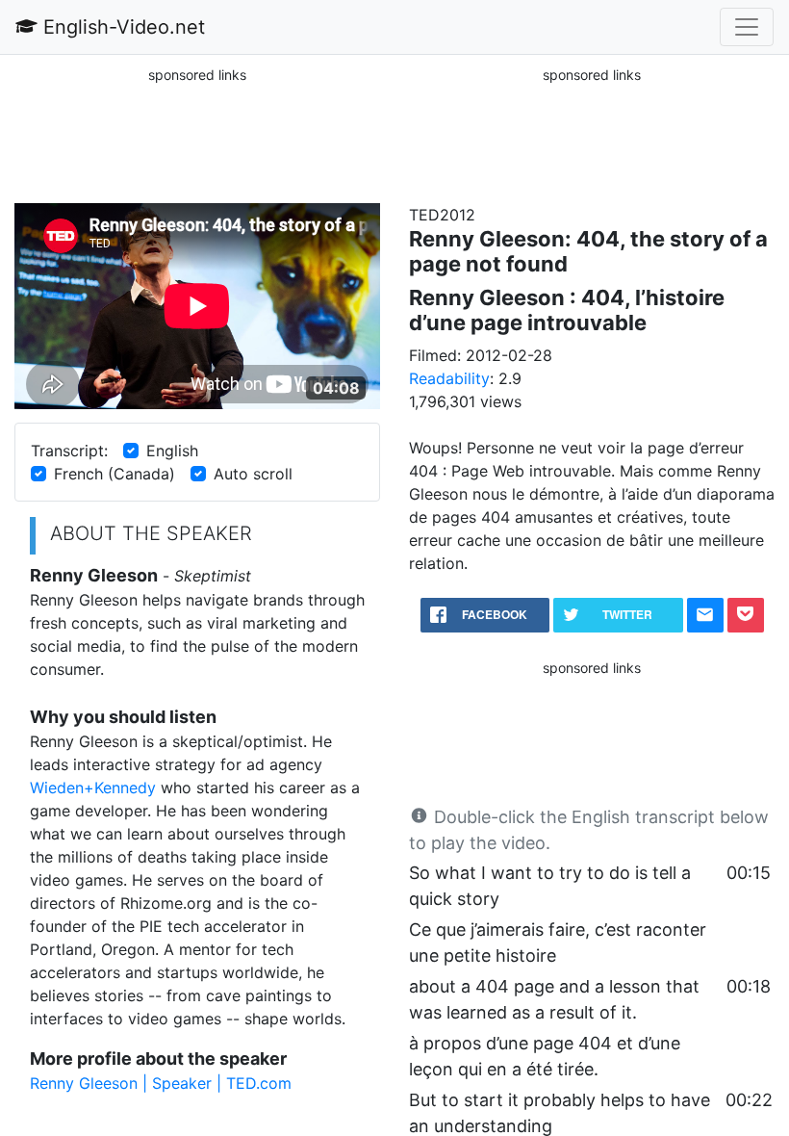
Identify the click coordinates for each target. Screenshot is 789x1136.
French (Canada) (114, 473)
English (172, 450)
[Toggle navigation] (747, 27)
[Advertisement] (197, 134)
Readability (449, 378)
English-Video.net (121, 27)
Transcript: (69, 450)
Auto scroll (253, 473)
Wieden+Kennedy (93, 787)
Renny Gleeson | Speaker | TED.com (161, 1083)
